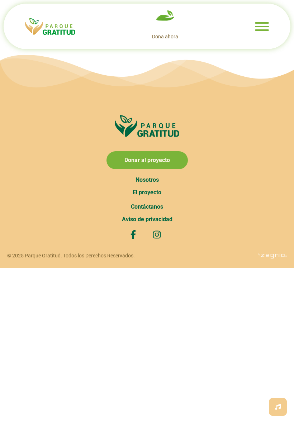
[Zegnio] (272, 255)
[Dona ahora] (165, 16)
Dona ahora (165, 36)
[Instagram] (158, 234)
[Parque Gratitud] (50, 26)
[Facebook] (135, 234)
